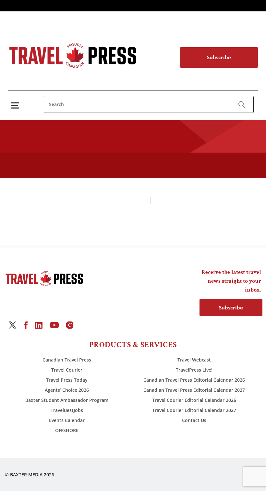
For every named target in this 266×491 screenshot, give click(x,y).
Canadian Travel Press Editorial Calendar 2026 (194, 380)
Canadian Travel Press (66, 360)
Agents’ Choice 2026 (67, 390)
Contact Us (194, 420)
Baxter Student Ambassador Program (66, 400)
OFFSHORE (67, 430)
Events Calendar (67, 420)
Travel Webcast (194, 360)
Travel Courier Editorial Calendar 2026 (194, 400)
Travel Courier (66, 370)
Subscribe (219, 57)
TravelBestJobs (67, 410)
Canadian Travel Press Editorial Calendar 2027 (194, 390)
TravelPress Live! (194, 370)
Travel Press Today (67, 380)
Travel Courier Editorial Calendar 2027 (194, 410)
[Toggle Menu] (16, 105)
